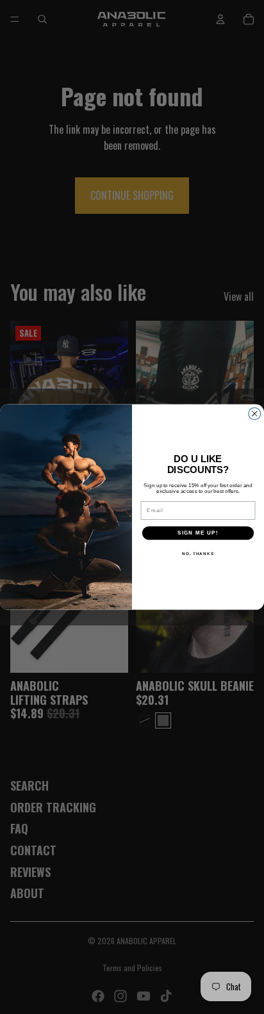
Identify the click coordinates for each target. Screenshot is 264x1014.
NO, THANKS (198, 553)
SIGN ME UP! (198, 533)
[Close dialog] (255, 414)
